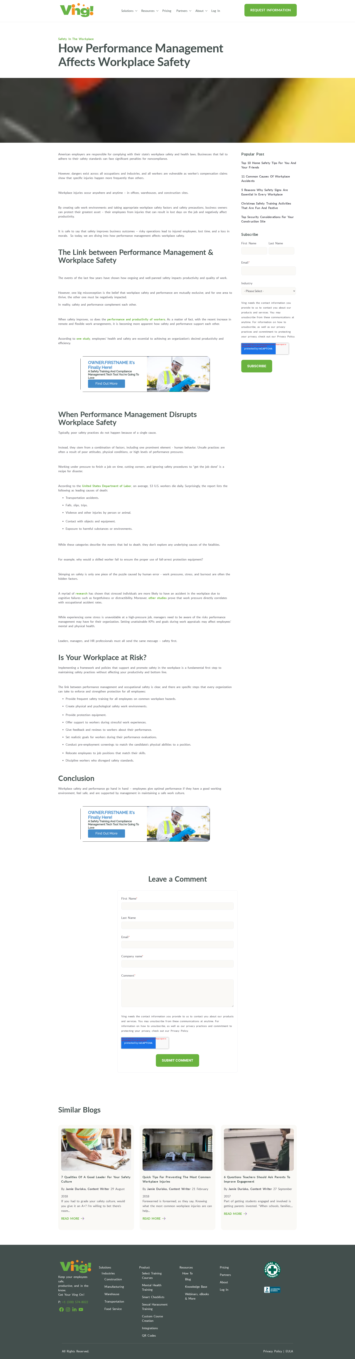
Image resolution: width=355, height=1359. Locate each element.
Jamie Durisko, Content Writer (87, 1189)
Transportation (114, 1301)
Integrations (150, 1328)
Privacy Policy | (273, 1351)
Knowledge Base (196, 1286)
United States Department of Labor (106, 486)
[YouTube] (81, 1310)
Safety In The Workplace (76, 39)
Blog (188, 1279)
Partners (182, 10)
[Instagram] (68, 1310)
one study (83, 338)
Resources (148, 10)
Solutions (127, 10)
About (199, 10)
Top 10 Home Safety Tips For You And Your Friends (268, 165)
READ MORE (70, 1218)
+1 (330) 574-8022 (75, 1302)
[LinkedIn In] (74, 1310)
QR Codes (149, 1335)
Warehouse (111, 1294)
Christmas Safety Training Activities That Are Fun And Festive (266, 205)
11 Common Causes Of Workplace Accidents (265, 178)
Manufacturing (114, 1286)
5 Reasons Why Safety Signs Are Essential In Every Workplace (264, 192)
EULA (289, 1351)
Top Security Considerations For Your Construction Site (267, 219)
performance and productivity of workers (136, 319)
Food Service (112, 1309)
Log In (215, 10)
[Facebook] (61, 1310)
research (81, 593)
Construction (113, 1279)
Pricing (166, 10)
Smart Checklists (153, 1297)
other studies (157, 598)
